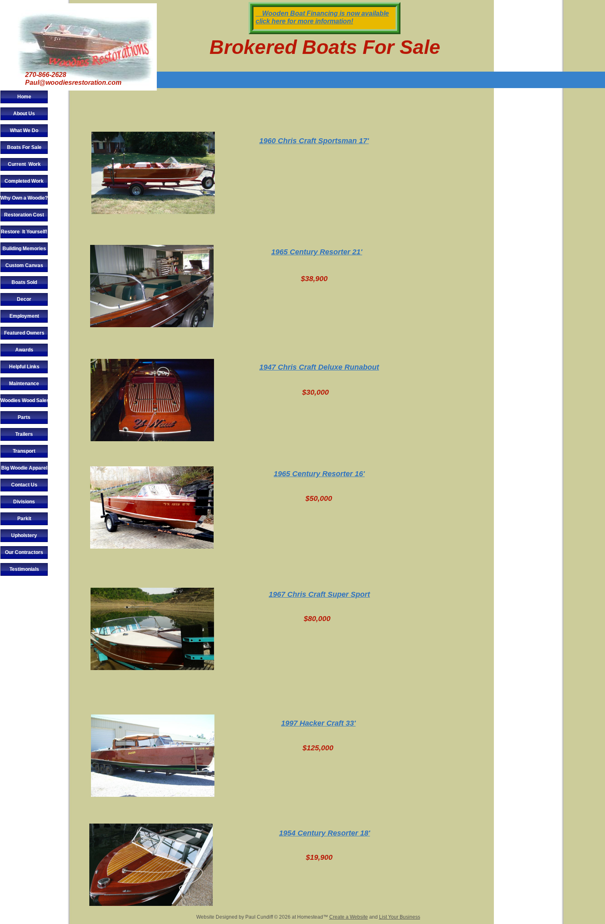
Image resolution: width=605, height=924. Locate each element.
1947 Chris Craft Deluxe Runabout (319, 367)
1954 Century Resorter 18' (324, 833)
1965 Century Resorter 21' (316, 252)
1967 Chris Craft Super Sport (319, 594)
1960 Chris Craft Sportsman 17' (314, 141)
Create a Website (348, 917)
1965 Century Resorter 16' (319, 474)
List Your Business (399, 917)
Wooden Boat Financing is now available (323, 13)
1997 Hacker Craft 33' (318, 723)
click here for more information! (304, 21)
